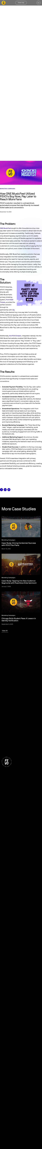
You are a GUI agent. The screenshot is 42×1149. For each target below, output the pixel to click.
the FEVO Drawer (15, 336)
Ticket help (21, 2)
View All (5, 630)
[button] (38, 3)
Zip (13, 310)
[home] (3, 3)
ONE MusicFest (5, 228)
